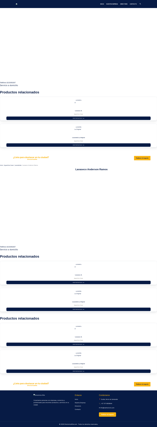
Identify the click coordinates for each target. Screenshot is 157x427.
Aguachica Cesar (9, 165)
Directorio (123, 4)
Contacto (133, 4)
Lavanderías (18, 165)
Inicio (102, 4)
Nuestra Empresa (112, 4)
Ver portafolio (78, 118)
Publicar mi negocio (142, 158)
